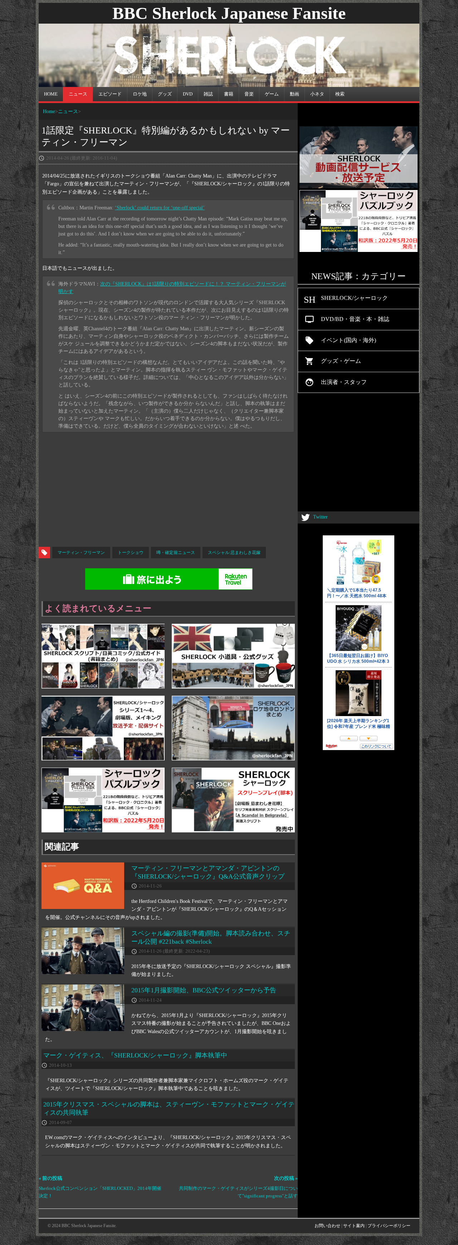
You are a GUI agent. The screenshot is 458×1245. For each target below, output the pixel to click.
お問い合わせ (327, 1225)
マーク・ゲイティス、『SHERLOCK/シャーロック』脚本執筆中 (135, 1055)
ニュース (68, 111)
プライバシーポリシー (388, 1225)
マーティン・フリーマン (81, 552)
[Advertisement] (229, 489)
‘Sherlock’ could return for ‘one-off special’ (160, 207)
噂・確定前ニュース (175, 552)
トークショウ (130, 552)
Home (49, 111)
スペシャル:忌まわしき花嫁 (234, 552)
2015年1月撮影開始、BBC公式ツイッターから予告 (203, 990)
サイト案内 (354, 1225)
